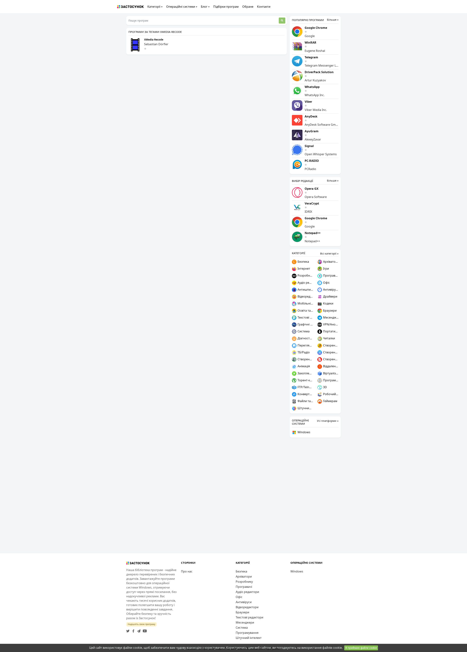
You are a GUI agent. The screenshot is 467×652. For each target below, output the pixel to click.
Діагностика (305, 338)
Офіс (326, 283)
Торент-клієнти (305, 380)
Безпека (303, 262)
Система (303, 331)
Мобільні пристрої (305, 303)
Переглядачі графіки (305, 345)
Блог (204, 7)
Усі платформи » (328, 421)
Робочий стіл (330, 394)
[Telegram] (138, 630)
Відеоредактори (305, 296)
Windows (303, 432)
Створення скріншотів (330, 352)
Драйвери (329, 296)
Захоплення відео (305, 373)
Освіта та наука (305, 310)
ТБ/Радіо (303, 352)
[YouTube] (144, 630)
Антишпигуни (305, 290)
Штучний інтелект (305, 408)
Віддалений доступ (330, 366)
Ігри (325, 269)
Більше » (333, 19)
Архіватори (330, 262)
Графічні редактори (305, 324)
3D (324, 387)
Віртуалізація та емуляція (330, 373)
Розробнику (305, 275)
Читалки (328, 338)
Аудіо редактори (305, 283)
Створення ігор (305, 359)
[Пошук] (282, 21)
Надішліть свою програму (141, 624)
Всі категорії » (329, 253)
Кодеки (327, 303)
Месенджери (330, 317)
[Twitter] (128, 630)
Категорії (153, 7)
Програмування (330, 380)
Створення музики (330, 345)
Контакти (263, 7)
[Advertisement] (315, 495)
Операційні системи (180, 7)
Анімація (303, 366)
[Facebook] (132, 630)
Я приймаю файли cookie (361, 647)
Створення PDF (330, 359)
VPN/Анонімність (330, 324)
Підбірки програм (226, 7)
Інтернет (303, 269)
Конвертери (305, 394)
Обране (247, 7)
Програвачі (330, 275)
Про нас (186, 571)
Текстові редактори (305, 317)
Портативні (330, 331)
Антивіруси (330, 290)
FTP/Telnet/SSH (305, 387)
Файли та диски (305, 401)
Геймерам (329, 401)
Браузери (329, 310)
